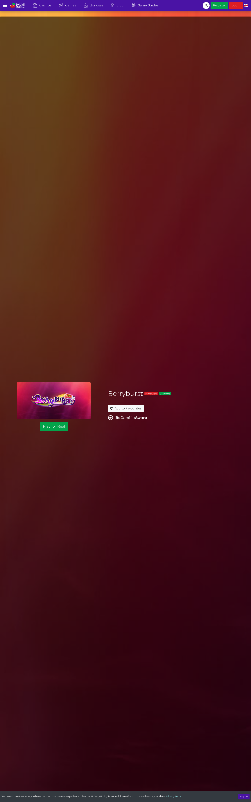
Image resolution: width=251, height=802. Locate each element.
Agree (244, 796)
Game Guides (148, 5)
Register (219, 5)
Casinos (45, 5)
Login (236, 5)
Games (70, 5)
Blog (120, 5)
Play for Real (54, 426)
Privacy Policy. (174, 796)
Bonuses (96, 5)
